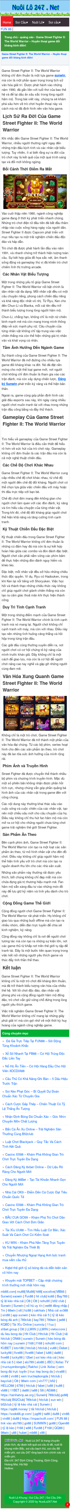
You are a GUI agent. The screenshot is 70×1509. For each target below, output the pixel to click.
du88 (56, 1413)
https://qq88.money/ (15, 1408)
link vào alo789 (12, 1423)
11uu (51, 1324)
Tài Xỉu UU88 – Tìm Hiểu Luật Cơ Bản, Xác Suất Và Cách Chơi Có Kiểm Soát (34, 1232)
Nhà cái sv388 (58, 1310)
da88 (58, 1352)
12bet (29, 1357)
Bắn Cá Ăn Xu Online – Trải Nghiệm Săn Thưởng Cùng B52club (31, 1131)
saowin (18, 1296)
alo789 (30, 1361)
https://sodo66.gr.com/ (17, 1413)
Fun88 (29, 1296)
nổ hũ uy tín (34, 1305)
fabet (40, 1352)
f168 (31, 1343)
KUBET (6, 1347)
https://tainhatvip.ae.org (18, 1394)
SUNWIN (40, 1423)
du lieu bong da (12, 1333)
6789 (20, 1385)
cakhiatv (40, 1310)
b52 (53, 1380)
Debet (63, 1347)
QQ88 (58, 1427)
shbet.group (9, 1329)
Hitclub (43, 1333)
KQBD (5, 1324)
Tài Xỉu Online (22, 1324)
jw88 (62, 1319)
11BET (15, 1390)
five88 (19, 1352)
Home (7, 22)
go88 (63, 1394)
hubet (23, 1432)
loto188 (19, 1347)
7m (3, 1310)
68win (12, 1310)
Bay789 (62, 1296)
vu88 (53, 1347)
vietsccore (58, 1329)
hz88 (28, 1310)
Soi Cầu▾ (21, 22)
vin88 (5, 1376)
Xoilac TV (62, 1361)
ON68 (17, 1338)
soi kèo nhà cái (46, 1357)
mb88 (33, 1432)
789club (26, 1319)
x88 (43, 1432)
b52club (7, 1404)
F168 (49, 1427)
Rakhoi (33, 1366)
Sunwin (6, 1296)
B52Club (18, 1399)
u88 (14, 1432)
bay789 (39, 1319)
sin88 (6, 1314)
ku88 (59, 1385)
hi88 (38, 1291)
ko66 (51, 1296)
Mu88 (30, 1291)
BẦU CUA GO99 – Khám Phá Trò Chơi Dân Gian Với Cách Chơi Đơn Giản (33, 1219)
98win (5, 1432)
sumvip (39, 1324)
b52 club (58, 1300)
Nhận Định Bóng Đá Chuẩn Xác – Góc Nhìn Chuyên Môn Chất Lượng (34, 1118)
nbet (19, 1361)
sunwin (28, 1338)
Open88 (63, 1423)
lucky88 (7, 1352)
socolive (49, 1291)
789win (51, 1319)
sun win (56, 1399)
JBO (50, 1361)
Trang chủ (11, 37)
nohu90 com (54, 1343)
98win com (29, 1380)
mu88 (21, 1291)
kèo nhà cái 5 (40, 1314)
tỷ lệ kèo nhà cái (13, 1300)
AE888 (51, 1390)
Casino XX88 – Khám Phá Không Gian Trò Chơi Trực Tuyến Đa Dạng (33, 1156)
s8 (20, 1310)
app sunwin (21, 1314)
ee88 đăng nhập (56, 1305)
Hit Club (30, 1333)
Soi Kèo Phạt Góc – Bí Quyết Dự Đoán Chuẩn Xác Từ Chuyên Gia (30, 1093)
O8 (28, 1300)
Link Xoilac (49, 1366)
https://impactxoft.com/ (38, 1418)
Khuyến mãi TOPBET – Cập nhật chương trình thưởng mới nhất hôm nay (32, 1282)
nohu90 (45, 1300)
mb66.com (8, 1291)
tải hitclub (38, 1408)
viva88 (60, 1371)
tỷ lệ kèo (8, 1427)
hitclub (31, 1347)
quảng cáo (27, 37)
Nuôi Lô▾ (38, 22)
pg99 (38, 1413)
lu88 (49, 1352)
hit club (41, 1296)
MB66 (60, 1291)
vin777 (43, 1380)
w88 (29, 1427)
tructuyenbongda (14, 1366)
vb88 (4, 1390)
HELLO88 (8, 1385)
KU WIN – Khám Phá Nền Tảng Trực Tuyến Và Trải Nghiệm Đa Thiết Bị (33, 1244)
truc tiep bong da (41, 1371)
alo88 (40, 1361)
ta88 (34, 1390)
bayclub (7, 1380)
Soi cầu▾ (55, 22)
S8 (42, 1390)
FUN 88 (6, 29)
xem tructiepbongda (35, 1376)
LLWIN (32, 1329)
